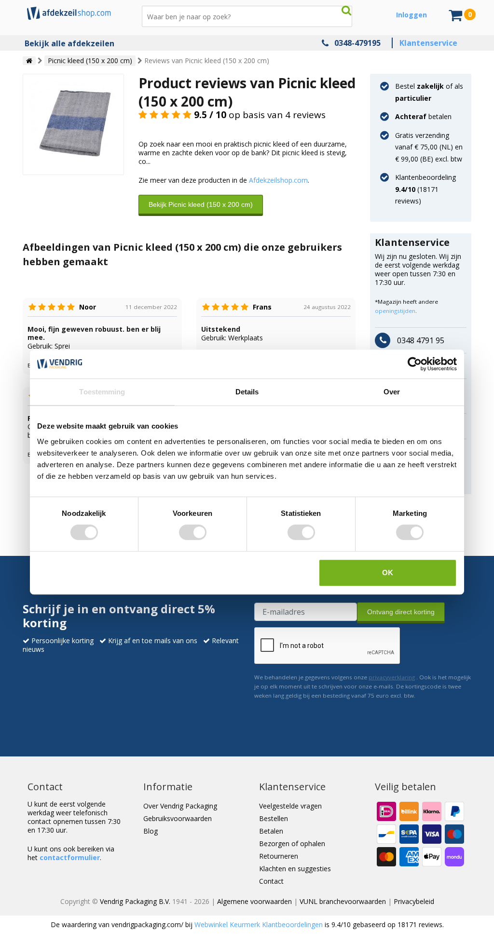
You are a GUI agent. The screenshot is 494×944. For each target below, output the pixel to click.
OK (387, 572)
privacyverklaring (392, 677)
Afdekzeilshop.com (278, 180)
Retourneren (278, 856)
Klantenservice (428, 43)
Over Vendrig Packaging (180, 805)
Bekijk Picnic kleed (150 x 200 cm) (201, 204)
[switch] (192, 532)
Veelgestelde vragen (290, 805)
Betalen (271, 831)
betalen (423, 116)
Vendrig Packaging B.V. (135, 901)
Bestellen (273, 818)
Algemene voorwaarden (254, 901)
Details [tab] (247, 392)
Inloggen (411, 14)
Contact (271, 881)
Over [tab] (392, 392)
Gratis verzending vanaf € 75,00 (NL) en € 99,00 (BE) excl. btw (429, 147)
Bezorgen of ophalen (292, 843)
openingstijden (395, 310)
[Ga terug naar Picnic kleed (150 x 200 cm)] (73, 123)
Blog (150, 831)
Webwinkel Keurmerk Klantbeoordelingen (258, 924)
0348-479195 (357, 43)
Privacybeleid (414, 901)
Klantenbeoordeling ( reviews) (425, 189)
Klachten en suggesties (295, 868)
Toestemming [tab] (102, 392)
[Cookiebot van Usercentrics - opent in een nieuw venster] (414, 364)
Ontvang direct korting (401, 612)
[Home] (29, 60)
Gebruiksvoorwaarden (177, 818)
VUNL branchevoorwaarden (343, 901)
